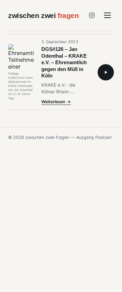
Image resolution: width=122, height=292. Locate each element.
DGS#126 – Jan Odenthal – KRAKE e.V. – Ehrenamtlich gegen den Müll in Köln (64, 62)
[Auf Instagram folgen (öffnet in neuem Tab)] (91, 15)
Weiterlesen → (56, 102)
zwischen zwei (43, 15)
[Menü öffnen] (107, 15)
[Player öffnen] (106, 72)
